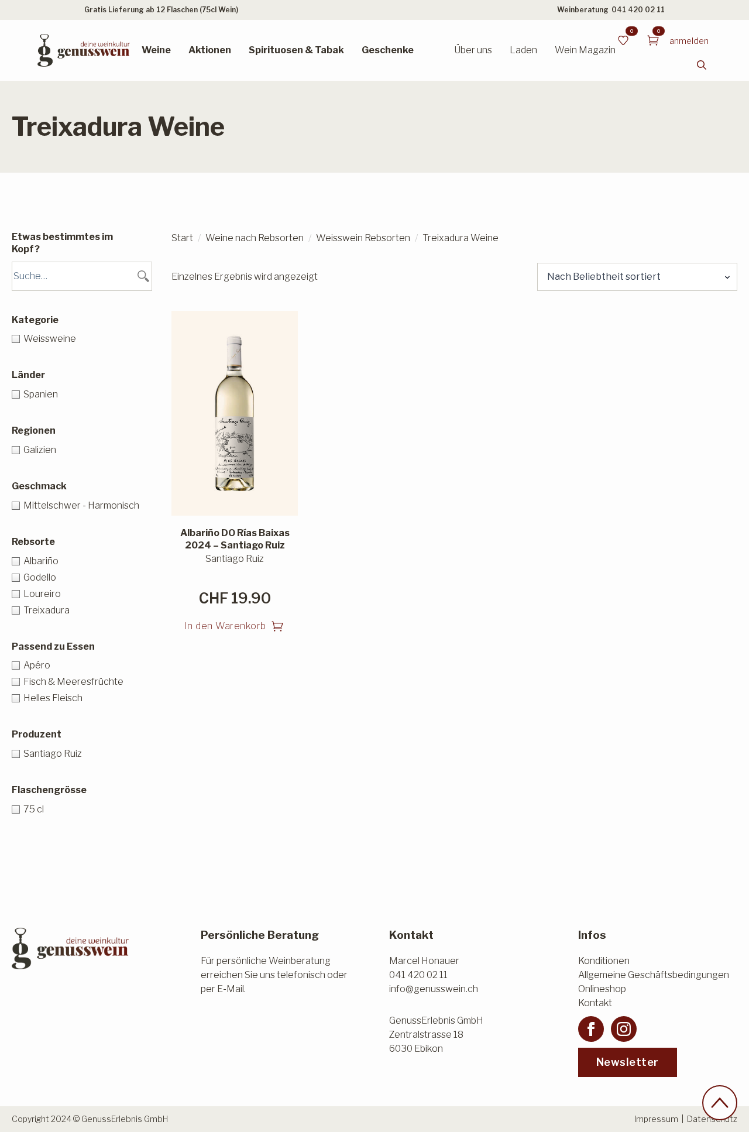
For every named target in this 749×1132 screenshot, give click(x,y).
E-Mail (230, 988)
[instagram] (624, 1029)
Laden (523, 50)
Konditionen (604, 960)
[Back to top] (719, 1102)
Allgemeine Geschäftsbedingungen (653, 974)
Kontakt (595, 1002)
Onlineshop (602, 988)
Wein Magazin (585, 50)
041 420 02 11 (638, 9)
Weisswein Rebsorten (363, 237)
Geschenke (388, 50)
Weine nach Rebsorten (254, 237)
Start (182, 237)
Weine (156, 50)
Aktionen (209, 50)
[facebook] (591, 1029)
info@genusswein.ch (433, 988)
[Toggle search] (702, 65)
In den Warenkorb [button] (225, 626)
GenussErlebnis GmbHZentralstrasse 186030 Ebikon (436, 1034)
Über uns (473, 50)
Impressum (656, 1119)
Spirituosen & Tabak (296, 50)
